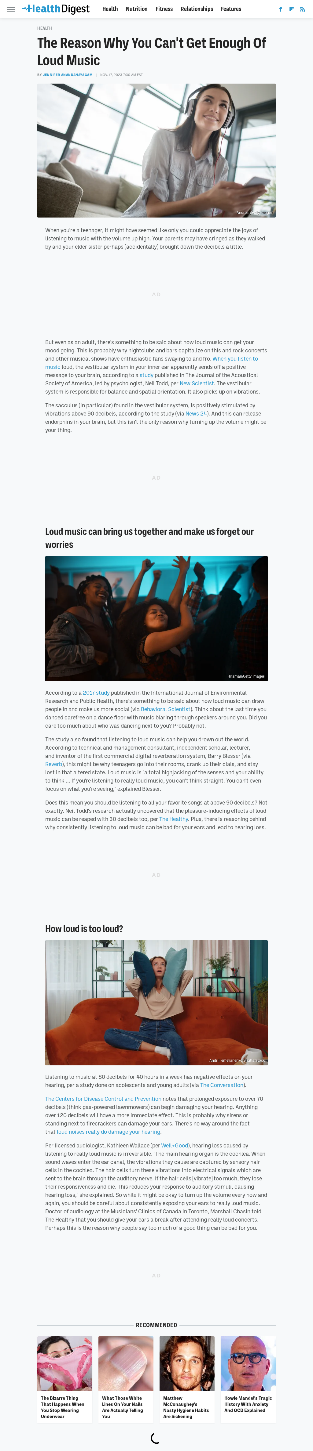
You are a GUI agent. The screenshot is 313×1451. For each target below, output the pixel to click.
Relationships (197, 9)
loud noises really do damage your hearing (108, 1131)
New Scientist (197, 383)
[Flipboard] (292, 10)
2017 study (96, 692)
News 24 (196, 413)
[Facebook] (281, 10)
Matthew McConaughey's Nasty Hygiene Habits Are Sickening (186, 1407)
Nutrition (137, 9)
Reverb (53, 764)
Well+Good (174, 1145)
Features (231, 9)
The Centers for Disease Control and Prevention (103, 1098)
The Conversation (221, 1085)
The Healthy (173, 819)
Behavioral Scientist (165, 709)
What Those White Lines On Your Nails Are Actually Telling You (122, 1407)
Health (110, 9)
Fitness (164, 9)
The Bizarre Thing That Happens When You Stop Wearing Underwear (62, 1407)
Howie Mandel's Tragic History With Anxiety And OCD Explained (248, 1404)
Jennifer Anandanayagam (68, 75)
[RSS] (303, 10)
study (146, 375)
